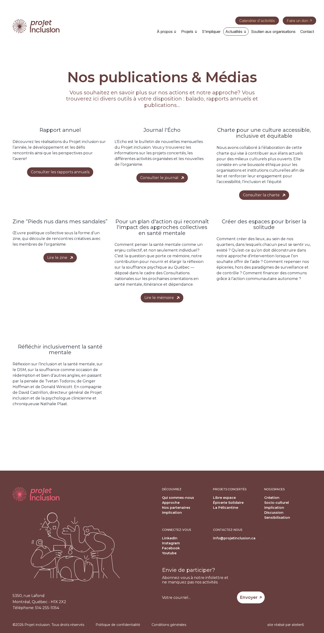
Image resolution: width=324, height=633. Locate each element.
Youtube (169, 553)
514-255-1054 (47, 607)
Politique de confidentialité (118, 625)
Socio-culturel (276, 502)
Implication (172, 512)
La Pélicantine (225, 507)
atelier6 (298, 625)
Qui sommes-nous (178, 497)
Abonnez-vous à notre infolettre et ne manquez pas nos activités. (195, 579)
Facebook (171, 548)
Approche (171, 502)
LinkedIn (169, 538)
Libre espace (224, 497)
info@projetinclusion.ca (234, 538)
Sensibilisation (277, 517)
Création (271, 497)
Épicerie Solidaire (228, 502)
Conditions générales (169, 625)
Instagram (171, 543)
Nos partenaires (176, 507)
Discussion (273, 512)
